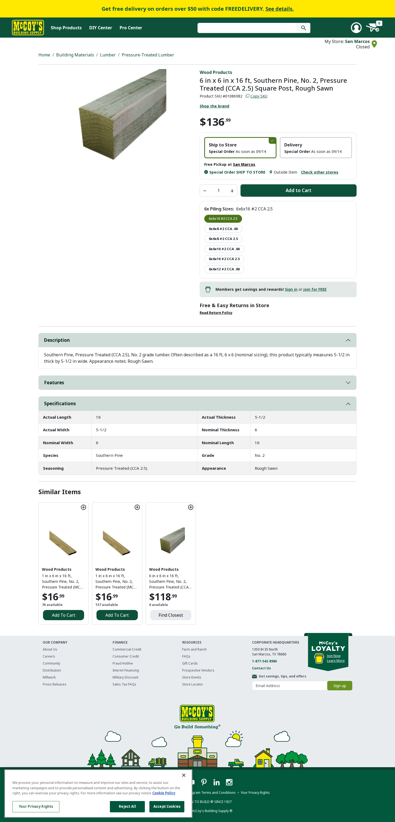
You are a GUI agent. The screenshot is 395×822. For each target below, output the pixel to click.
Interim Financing (126, 670)
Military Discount (125, 677)
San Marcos (357, 41)
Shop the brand (214, 106)
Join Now (333, 656)
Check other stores (319, 172)
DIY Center (100, 28)
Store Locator (192, 684)
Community (51, 663)
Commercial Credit (127, 649)
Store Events (191, 677)
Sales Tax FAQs (124, 684)
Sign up (339, 685)
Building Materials (75, 55)
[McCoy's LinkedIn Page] (217, 782)
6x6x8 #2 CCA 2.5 (223, 238)
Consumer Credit (126, 656)
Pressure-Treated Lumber (148, 55)
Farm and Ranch (194, 649)
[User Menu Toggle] (356, 27)
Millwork (49, 677)
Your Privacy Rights (36, 806)
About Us (50, 649)
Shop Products (66, 28)
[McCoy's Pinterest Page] (204, 782)
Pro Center (131, 28)
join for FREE (314, 289)
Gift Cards (190, 663)
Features (54, 382)
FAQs (186, 656)
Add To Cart (63, 615)
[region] (98, 793)
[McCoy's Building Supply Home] (28, 27)
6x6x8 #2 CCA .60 (223, 228)
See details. (279, 8)
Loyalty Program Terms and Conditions (205, 792)
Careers (49, 656)
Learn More (336, 660)
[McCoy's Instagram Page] (229, 782)
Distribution (52, 670)
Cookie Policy (163, 793)
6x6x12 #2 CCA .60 (224, 269)
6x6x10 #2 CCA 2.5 (224, 258)
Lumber (108, 55)
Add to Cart (298, 190)
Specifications (60, 403)
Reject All (127, 806)
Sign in (291, 289)
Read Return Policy (216, 312)
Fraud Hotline (123, 663)
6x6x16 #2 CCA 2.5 (223, 218)
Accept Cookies (166, 806)
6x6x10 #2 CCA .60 (224, 248)
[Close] (184, 775)
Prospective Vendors (198, 670)
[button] (240, 147)
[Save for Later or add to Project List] (83, 507)
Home (44, 55)
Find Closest (171, 615)
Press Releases (54, 684)
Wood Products (216, 72)
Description (57, 340)
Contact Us (261, 668)
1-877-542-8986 (264, 661)
